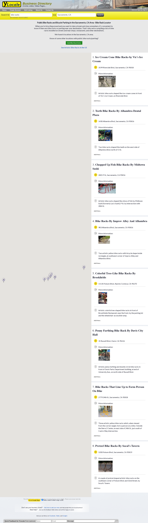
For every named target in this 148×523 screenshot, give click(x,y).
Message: (70, 521)
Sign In (145, 10)
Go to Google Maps (34, 500)
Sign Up (140, 10)
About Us (39, 10)
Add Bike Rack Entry (74, 43)
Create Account (15, 10)
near (54, 15)
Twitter (58, 503)
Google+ (65, 503)
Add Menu (97, 101)
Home (4, 10)
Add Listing (28, 10)
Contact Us (49, 10)
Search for (5, 15)
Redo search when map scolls (53, 500)
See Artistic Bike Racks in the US (74, 47)
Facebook (52, 503)
